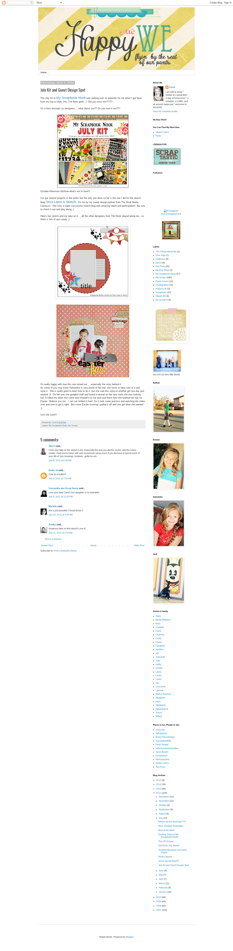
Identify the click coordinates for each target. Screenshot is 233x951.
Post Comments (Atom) (65, 551)
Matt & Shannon (163, 694)
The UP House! (165, 841)
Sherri (52, 446)
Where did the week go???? (172, 821)
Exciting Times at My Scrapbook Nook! (168, 835)
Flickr (158, 136)
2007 (159, 910)
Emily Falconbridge (165, 737)
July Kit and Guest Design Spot (173, 865)
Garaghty (160, 646)
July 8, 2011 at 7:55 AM (60, 478)
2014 (159, 780)
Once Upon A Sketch (61, 202)
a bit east (160, 729)
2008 (159, 906)
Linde (158, 679)
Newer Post (47, 545)
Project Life (161, 289)
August (162, 813)
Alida (158, 616)
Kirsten (159, 668)
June (161, 870)
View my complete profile (165, 111)
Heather (160, 649)
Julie (158, 660)
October (163, 805)
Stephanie (161, 705)
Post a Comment (53, 539)
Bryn (158, 623)
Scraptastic (161, 292)
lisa (157, 683)
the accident (162, 300)
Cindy (158, 638)
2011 (159, 793)
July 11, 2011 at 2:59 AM (60, 532)
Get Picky (160, 266)
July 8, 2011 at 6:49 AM (60, 460)
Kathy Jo (53, 470)
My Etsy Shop (162, 270)
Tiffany (159, 716)
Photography (162, 285)
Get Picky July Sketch (168, 845)
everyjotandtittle (163, 741)
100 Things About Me (166, 251)
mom (158, 701)
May (161, 875)
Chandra (160, 634)
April (161, 879)
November (164, 801)
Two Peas (160, 767)
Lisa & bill (160, 686)
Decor (159, 262)
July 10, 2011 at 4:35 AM (61, 514)
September (164, 809)
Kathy (158, 664)
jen (157, 653)
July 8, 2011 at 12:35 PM (61, 496)
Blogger (130, 937)
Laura (158, 672)
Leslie (159, 675)
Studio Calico (162, 132)
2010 (159, 897)
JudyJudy (160, 657)
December (164, 797)
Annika (52, 524)
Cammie (160, 627)
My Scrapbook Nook (71, 98)
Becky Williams (163, 620)
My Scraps (73, 425)
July (161, 818)
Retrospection (162, 759)
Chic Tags (160, 255)
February (163, 887)
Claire (159, 642)
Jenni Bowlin (162, 752)
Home (44, 72)
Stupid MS (161, 296)
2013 (159, 784)
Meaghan (160, 697)
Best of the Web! (166, 830)
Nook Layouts (165, 856)
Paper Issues (162, 281)
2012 (159, 788)
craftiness (160, 259)
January (163, 892)
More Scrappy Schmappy (170, 826)
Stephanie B (162, 709)
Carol (172, 87)
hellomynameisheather (167, 748)
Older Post (139, 545)
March (162, 883)
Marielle (53, 506)
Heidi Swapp (162, 744)
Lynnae (159, 690)
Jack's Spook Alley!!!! (168, 861)
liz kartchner (162, 755)
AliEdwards (161, 733)
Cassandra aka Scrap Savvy (63, 488)
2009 (159, 901)
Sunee (159, 712)
